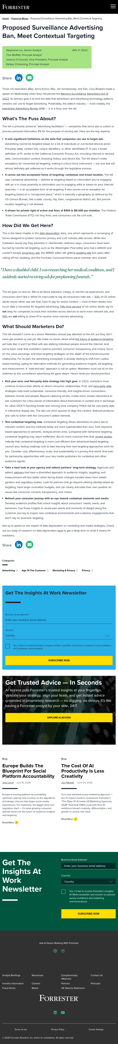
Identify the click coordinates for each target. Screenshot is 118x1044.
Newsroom (37, 975)
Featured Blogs (20, 18)
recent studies (103, 437)
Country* (9, 630)
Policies (65, 983)
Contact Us (97, 975)
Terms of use (21, 1029)
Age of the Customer (34, 570)
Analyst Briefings (11, 975)
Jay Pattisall (67, 782)
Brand (35, 988)
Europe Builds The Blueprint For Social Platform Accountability (28, 771)
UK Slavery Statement (73, 988)
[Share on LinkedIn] (19, 78)
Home (5, 18)
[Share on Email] (29, 78)
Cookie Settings (96, 1029)
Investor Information (13, 983)
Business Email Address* (17, 614)
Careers (36, 983)
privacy (86, 570)
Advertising (8, 570)
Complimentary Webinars (69, 977)
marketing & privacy (64, 570)
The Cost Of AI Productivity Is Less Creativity (82, 771)
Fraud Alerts (8, 988)
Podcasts (95, 983)
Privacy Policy (57, 1029)
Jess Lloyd (8, 782)
